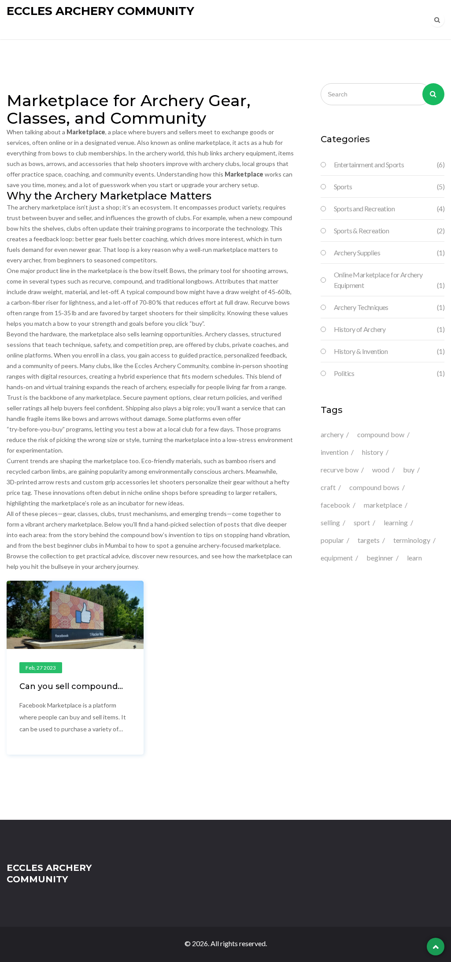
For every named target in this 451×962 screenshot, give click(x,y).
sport (362, 522)
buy (408, 469)
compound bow (380, 434)
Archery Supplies (389, 252)
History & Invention (389, 351)
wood (380, 469)
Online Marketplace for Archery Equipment (389, 279)
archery (332, 434)
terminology (411, 540)
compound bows (374, 487)
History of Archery (389, 329)
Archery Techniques (389, 307)
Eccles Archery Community (100, 11)
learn (414, 557)
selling (330, 522)
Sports (389, 186)
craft (328, 487)
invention (334, 452)
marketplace (383, 505)
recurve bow (340, 469)
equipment (337, 557)
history (372, 452)
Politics (389, 373)
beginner (379, 557)
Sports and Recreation (389, 208)
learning (396, 522)
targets (369, 540)
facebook (335, 505)
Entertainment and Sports (389, 164)
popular (332, 540)
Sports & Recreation (389, 230)
